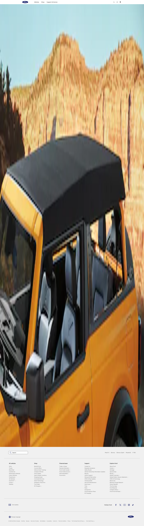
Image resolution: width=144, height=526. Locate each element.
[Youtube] (124, 505)
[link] (23, 521)
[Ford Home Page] (131, 517)
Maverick (128, 452)
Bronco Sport (120, 452)
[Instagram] (129, 505)
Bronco (113, 452)
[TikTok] (133, 505)
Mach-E (107, 452)
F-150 (134, 452)
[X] (120, 505)
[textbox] (18, 452)
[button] (14, 517)
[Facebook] (116, 505)
